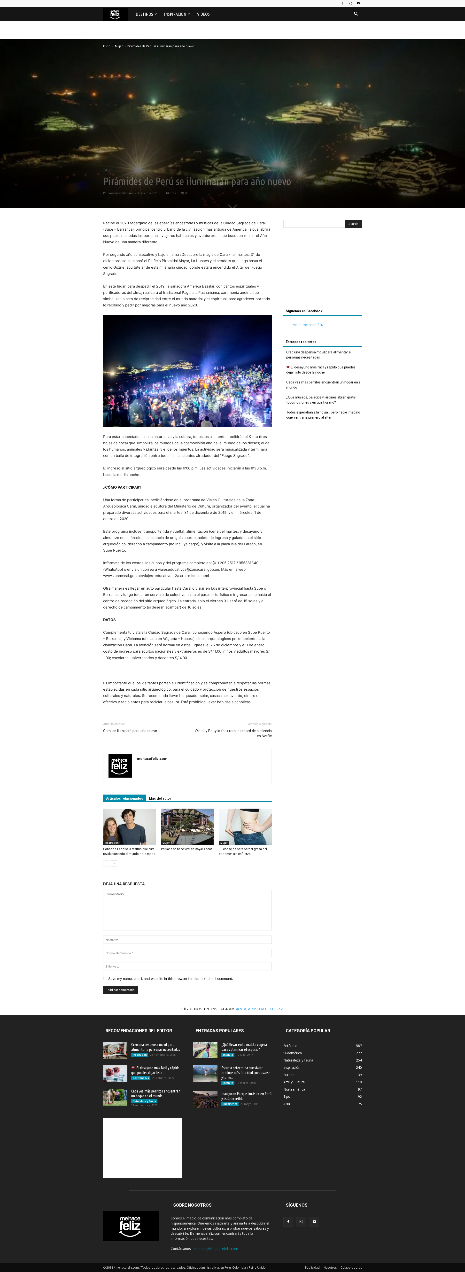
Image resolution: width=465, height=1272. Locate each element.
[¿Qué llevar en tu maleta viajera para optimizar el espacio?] (205, 1050)
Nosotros (330, 1267)
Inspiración (175, 14)
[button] (356, 14)
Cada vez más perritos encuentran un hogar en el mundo (323, 384)
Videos (203, 14)
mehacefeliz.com (121, 193)
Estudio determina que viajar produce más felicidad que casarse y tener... (245, 1073)
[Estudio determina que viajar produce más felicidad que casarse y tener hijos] (205, 1073)
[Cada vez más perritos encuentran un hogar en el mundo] (115, 1097)
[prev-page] (106, 863)
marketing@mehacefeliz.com (215, 1248)
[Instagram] (350, 3)
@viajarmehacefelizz (260, 1008)
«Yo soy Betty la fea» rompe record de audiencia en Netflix (233, 733)
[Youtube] (358, 3)
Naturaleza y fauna (144, 1101)
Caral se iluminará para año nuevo (130, 731)
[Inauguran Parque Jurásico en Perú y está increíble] (205, 1099)
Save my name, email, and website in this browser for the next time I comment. (170, 978)
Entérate (228, 1054)
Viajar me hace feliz (308, 324)
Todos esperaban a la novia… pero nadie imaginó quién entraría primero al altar (323, 414)
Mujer (119, 46)
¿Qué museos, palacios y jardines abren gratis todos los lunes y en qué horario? (321, 399)
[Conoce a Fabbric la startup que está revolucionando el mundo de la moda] (129, 827)
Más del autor (160, 798)
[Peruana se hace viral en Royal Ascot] (187, 827)
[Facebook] (342, 3)
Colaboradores (351, 1267)
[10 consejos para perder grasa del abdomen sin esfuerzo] (245, 827)
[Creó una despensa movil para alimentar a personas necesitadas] (115, 1050)
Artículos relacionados (124, 798)
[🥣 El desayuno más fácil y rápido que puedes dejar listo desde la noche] (115, 1073)
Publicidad (312, 1267)
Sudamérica (230, 1104)
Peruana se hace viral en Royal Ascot (186, 849)
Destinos (144, 14)
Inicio (106, 46)
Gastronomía (141, 1078)
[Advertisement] (322, 269)
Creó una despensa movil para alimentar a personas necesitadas (318, 354)
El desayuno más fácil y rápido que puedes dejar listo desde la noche (321, 369)
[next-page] (114, 863)
